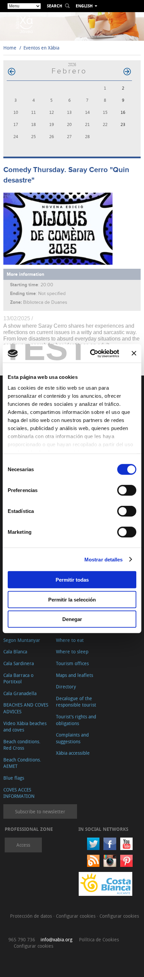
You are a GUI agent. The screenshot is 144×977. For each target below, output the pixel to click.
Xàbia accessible (73, 753)
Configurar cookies (76, 916)
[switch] (126, 490)
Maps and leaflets (74, 675)
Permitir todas (72, 580)
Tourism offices (72, 663)
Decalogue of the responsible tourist (76, 701)
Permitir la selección (72, 599)
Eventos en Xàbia (41, 47)
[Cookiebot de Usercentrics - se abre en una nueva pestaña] (90, 353)
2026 (72, 64)
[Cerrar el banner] (134, 353)
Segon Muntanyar (21, 640)
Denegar (72, 619)
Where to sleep (72, 651)
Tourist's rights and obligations (76, 719)
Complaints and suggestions (72, 738)
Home (9, 47)
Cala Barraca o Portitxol (18, 678)
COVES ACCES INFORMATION (18, 793)
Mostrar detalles (103, 559)
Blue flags (13, 778)
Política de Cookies (99, 939)
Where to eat (70, 640)
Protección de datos (31, 916)
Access (23, 845)
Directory (66, 686)
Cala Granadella (20, 693)
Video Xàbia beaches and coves (25, 726)
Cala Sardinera (18, 663)
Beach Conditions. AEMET (22, 763)
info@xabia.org (56, 939)
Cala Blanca (15, 651)
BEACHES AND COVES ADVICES (25, 708)
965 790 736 (21, 939)
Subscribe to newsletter (40, 811)
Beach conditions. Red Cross (22, 744)
